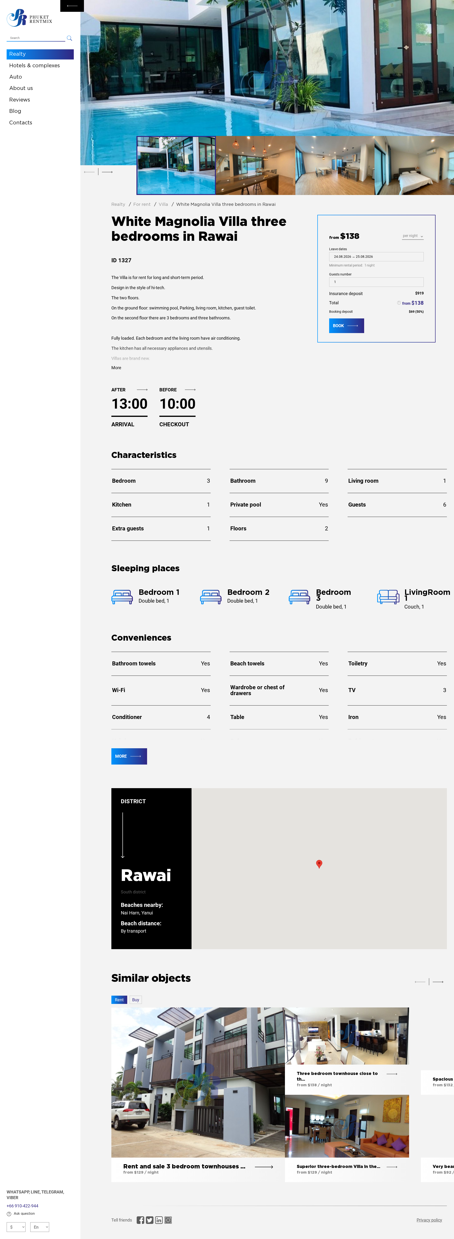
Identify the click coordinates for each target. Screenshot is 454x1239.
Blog (15, 111)
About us (21, 88)
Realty (17, 54)
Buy (135, 999)
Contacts (20, 123)
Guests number (340, 274)
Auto (15, 77)
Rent (119, 999)
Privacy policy (429, 1220)
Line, (36, 1191)
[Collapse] (72, 6)
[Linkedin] (159, 1220)
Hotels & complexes (34, 65)
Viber (12, 1197)
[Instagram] (168, 1220)
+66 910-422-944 (22, 1205)
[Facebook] (140, 1220)
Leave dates (352, 257)
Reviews (19, 100)
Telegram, (52, 1191)
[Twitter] (149, 1220)
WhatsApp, (19, 1191)
